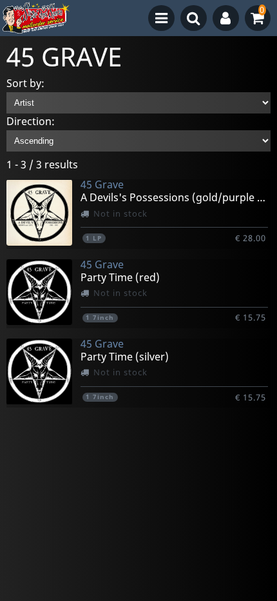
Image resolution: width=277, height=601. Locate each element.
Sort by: (25, 83)
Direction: (30, 121)
